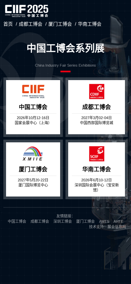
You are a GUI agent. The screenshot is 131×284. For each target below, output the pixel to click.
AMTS (104, 221)
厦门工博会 (60, 24)
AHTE (118, 221)
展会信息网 (116, 227)
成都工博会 (30, 24)
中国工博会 (17, 221)
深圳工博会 (62, 221)
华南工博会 (89, 24)
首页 (8, 24)
